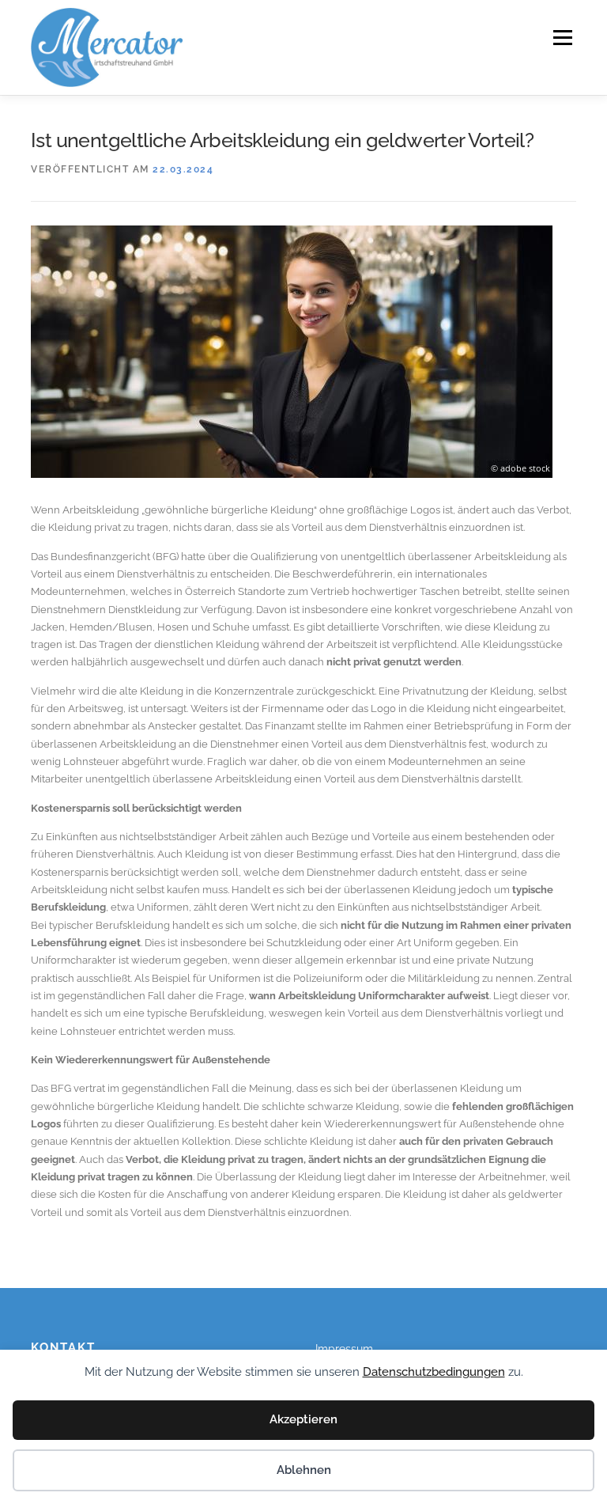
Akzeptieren (303, 1419)
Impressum (344, 1349)
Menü (562, 38)
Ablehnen (304, 1470)
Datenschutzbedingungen (434, 1372)
